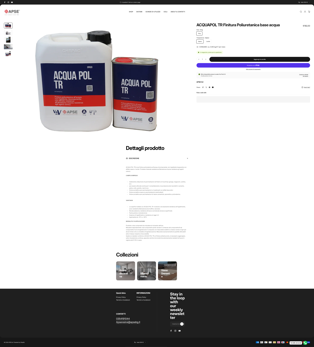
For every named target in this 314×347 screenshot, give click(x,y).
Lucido (208, 41)
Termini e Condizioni (123, 300)
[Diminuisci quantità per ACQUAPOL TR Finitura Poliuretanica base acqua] (198, 59)
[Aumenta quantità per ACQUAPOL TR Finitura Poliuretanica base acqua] (206, 59)
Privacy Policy (121, 297)
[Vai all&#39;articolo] (8, 25)
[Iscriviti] (181, 324)
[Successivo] (185, 85)
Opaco (200, 41)
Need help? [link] (307, 87)
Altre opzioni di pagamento (253, 69)
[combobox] (304, 2)
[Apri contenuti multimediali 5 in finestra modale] (101, 81)
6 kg (199, 33)
